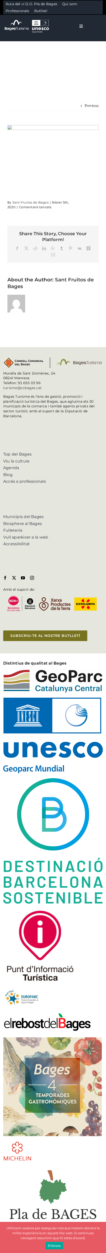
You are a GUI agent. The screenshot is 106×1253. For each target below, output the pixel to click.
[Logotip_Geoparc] (53, 671)
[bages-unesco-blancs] (27, 19)
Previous (92, 106)
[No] (99, 1237)
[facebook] (5, 578)
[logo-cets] (21, 989)
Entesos (54, 1246)
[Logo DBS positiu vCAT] (53, 780)
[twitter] (14, 578)
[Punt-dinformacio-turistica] (40, 910)
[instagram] (32, 578)
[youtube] (23, 578)
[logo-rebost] (47, 1014)
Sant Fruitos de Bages (30, 202)
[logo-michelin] (17, 1143)
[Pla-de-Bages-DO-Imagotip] (53, 1167)
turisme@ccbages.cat (22, 388)
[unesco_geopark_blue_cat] (53, 699)
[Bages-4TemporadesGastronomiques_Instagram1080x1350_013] (52, 1039)
